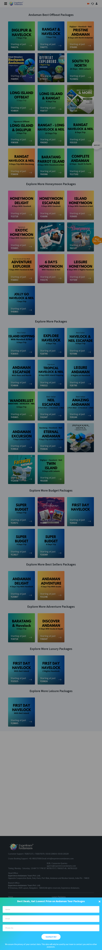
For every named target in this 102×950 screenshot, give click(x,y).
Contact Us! (51, 937)
